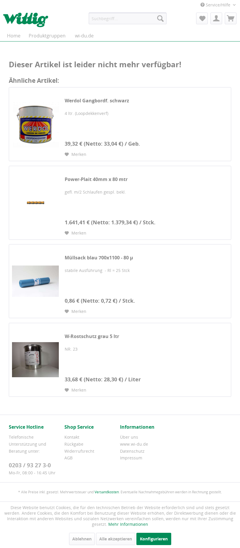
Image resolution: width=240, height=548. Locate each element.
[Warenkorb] (230, 18)
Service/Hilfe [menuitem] (218, 5)
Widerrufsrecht (79, 451)
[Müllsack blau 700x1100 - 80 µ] (35, 281)
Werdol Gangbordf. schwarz (97, 101)
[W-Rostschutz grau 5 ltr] (35, 360)
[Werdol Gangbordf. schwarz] (35, 124)
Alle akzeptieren (115, 539)
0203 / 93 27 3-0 (30, 465)
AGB (68, 458)
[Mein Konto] (216, 18)
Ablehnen (82, 539)
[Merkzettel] (202, 18)
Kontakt (71, 437)
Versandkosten (107, 492)
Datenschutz (132, 451)
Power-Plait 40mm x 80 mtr (96, 179)
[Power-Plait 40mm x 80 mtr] (35, 203)
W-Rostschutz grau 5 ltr (92, 336)
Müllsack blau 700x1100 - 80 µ (99, 258)
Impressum (131, 458)
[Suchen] (160, 18)
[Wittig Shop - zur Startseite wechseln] (25, 20)
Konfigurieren (154, 539)
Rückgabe (73, 444)
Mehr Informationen (128, 524)
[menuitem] (128, 18)
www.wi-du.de (134, 444)
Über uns (129, 437)
